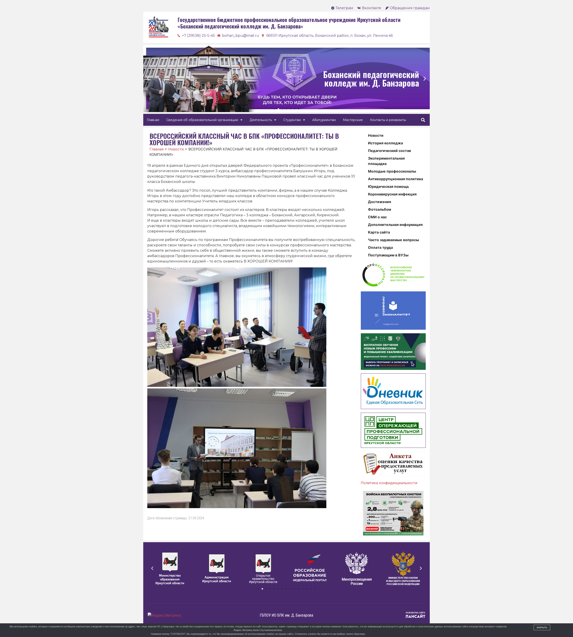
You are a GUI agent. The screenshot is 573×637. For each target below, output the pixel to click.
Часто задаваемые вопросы (393, 240)
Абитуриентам (324, 120)
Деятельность (261, 120)
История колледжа (385, 143)
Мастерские (353, 120)
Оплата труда (380, 247)
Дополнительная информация (395, 224)
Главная (153, 120)
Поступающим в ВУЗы (388, 255)
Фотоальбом (379, 209)
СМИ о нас (377, 217)
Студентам (292, 120)
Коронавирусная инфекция (392, 194)
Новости (375, 135)
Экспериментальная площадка (386, 161)
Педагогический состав (389, 150)
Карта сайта (379, 232)
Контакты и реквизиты (388, 120)
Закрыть (542, 627)
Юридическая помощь (388, 186)
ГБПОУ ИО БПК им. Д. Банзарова (286, 615)
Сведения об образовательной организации (202, 120)
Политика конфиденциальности (389, 483)
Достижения (379, 201)
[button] (274, 109)
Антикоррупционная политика (395, 179)
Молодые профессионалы (392, 171)
